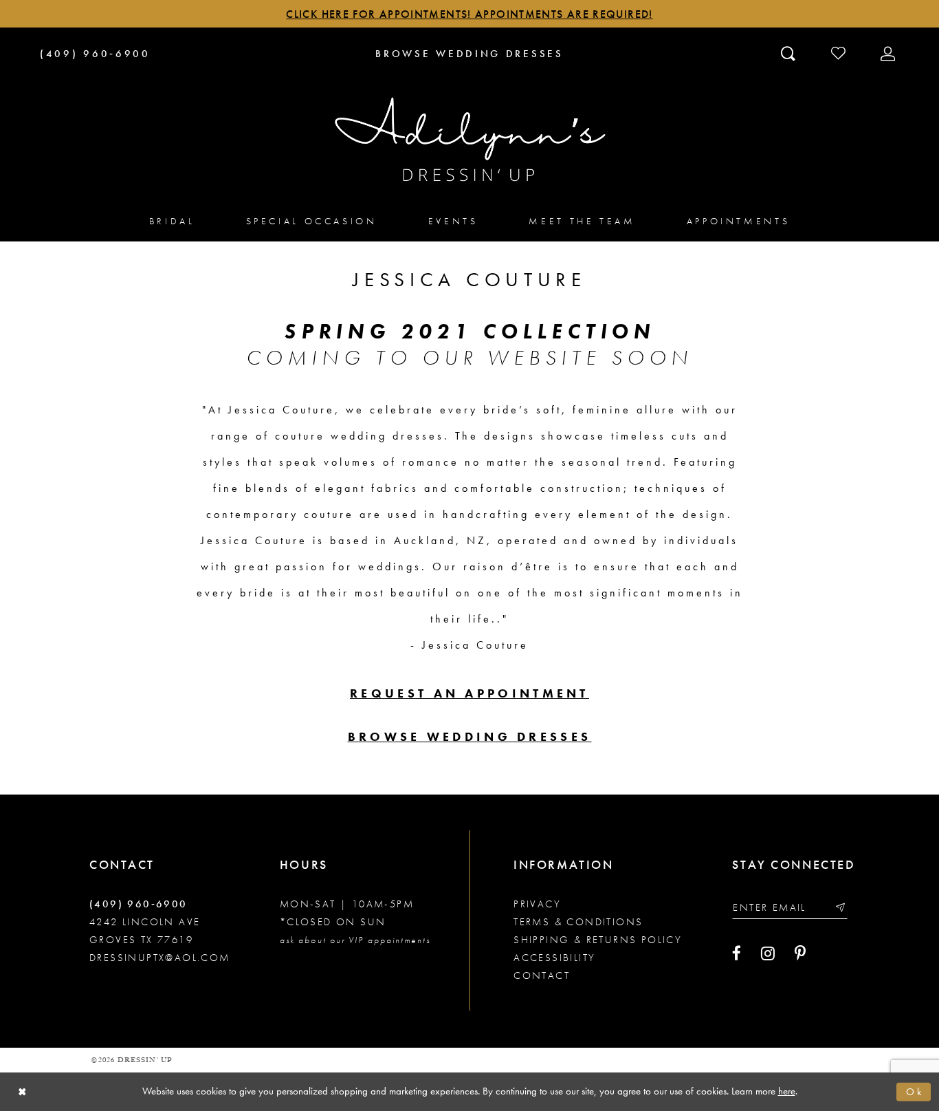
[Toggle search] (789, 53)
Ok (915, 1091)
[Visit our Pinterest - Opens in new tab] (800, 953)
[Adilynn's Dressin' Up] (469, 140)
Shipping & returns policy (597, 940)
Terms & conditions (578, 922)
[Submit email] (840, 907)
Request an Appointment (469, 693)
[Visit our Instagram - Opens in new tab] (768, 953)
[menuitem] (172, 220)
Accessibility (554, 957)
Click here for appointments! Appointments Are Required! (469, 14)
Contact (541, 975)
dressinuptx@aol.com (159, 957)
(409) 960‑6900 (138, 904)
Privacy (537, 904)
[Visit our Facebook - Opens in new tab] (736, 953)
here (786, 1091)
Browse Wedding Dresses (470, 736)
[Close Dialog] (22, 1092)
